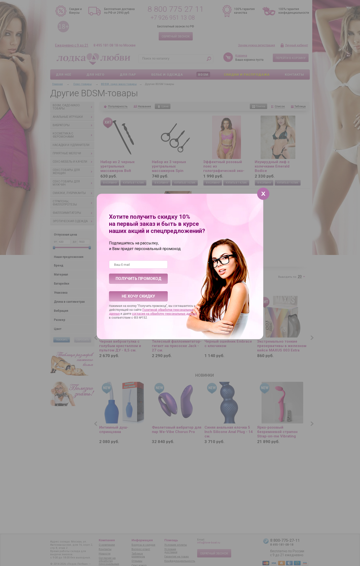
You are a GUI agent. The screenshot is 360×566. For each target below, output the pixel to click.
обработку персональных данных (173, 313)
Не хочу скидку (138, 296)
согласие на (141, 313)
